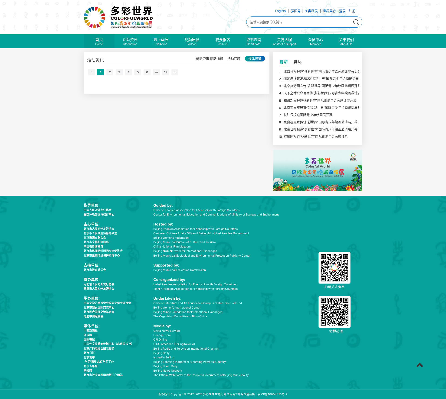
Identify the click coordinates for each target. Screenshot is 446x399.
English (280, 11)
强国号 (296, 11)
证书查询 (253, 41)
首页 (99, 41)
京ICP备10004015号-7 (272, 394)
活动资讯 (130, 41)
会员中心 (315, 41)
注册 (352, 11)
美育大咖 (284, 41)
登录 (342, 11)
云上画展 (161, 41)
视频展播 (191, 41)
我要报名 (222, 41)
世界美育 (329, 11)
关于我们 (346, 41)
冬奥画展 (311, 11)
